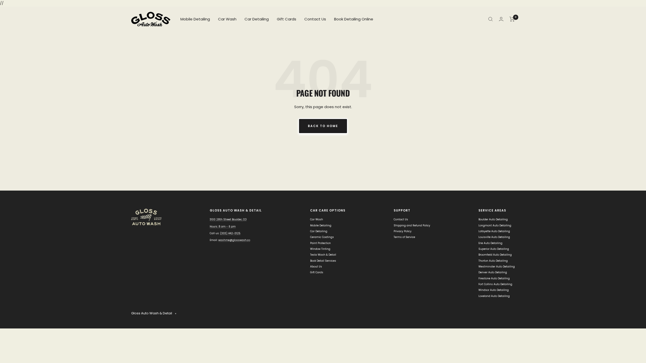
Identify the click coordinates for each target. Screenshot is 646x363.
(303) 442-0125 (230, 233)
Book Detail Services (323, 261)
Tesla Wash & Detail (323, 255)
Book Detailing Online (353, 19)
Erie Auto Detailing (490, 243)
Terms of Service (404, 237)
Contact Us (315, 19)
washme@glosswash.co (234, 240)
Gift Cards (286, 19)
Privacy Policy (403, 231)
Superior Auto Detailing (493, 249)
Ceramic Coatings (322, 237)
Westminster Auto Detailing (496, 266)
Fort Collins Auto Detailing (495, 284)
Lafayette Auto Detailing (494, 231)
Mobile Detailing (195, 19)
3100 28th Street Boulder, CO (228, 219)
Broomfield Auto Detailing (495, 255)
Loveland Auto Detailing (494, 296)
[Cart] (512, 19)
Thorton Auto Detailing (493, 261)
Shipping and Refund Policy (412, 225)
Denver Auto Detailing (492, 272)
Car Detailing (257, 19)
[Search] (490, 19)
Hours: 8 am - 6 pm (223, 226)
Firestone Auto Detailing (494, 278)
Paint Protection (320, 243)
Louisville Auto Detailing (494, 237)
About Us (316, 266)
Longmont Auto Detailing (494, 225)
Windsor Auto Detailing (493, 290)
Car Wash (227, 19)
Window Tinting (320, 249)
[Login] (501, 19)
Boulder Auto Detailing (493, 219)
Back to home (323, 126)
